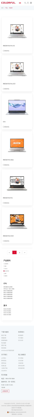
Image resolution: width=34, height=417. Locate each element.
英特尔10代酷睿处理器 (7, 298)
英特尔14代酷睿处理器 (7, 290)
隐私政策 (14, 414)
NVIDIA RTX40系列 (7, 311)
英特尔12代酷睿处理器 (7, 294)
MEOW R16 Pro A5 (9, 46)
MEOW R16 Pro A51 (9, 84)
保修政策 (3, 338)
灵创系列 (6, 263)
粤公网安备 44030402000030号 (17, 412)
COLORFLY (4, 371)
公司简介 (3, 358)
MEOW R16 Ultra (8, 160)
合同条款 (19, 414)
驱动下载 (3, 335)
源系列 (6, 276)
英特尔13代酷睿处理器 (7, 292)
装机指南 (3, 348)
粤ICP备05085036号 (17, 410)
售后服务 (3, 343)
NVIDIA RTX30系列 (7, 312)
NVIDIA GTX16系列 (7, 314)
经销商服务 (4, 340)
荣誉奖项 (3, 360)
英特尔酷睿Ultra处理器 (7, 287)
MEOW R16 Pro (8, 198)
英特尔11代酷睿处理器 (7, 296)
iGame (6, 268)
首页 (2, 8)
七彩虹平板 (4, 368)
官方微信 (20, 338)
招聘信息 (3, 363)
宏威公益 (3, 365)
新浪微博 (20, 335)
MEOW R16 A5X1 (8, 236)
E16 (4, 122)
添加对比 (6, 50)
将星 (5, 266)
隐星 (5, 273)
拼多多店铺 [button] (21, 365)
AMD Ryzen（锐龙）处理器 (8, 288)
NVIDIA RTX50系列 (7, 309)
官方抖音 (20, 340)
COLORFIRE (7, 271)
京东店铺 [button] (20, 360)
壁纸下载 (3, 345)
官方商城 (20, 358)
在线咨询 (5, 391)
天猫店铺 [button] (20, 363)
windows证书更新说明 (7, 350)
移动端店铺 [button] (21, 368)
